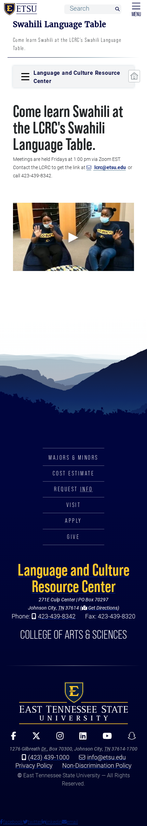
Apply (73, 520)
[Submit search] (117, 9)
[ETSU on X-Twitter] (34, 738)
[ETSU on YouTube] (105, 738)
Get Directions (102, 607)
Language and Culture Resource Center (74, 577)
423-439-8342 (57, 616)
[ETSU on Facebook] (11, 738)
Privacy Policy (34, 765)
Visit (73, 505)
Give (73, 536)
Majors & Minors (73, 457)
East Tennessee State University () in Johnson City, (73, 703)
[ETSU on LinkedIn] (80, 738)
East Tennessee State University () (19, 9)
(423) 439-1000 (48, 757)
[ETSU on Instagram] (57, 738)
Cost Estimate (74, 473)
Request (73, 489)
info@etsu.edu (106, 757)
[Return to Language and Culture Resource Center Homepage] (134, 76)
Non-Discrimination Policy (97, 765)
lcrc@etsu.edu (109, 167)
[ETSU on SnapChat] (129, 738)
